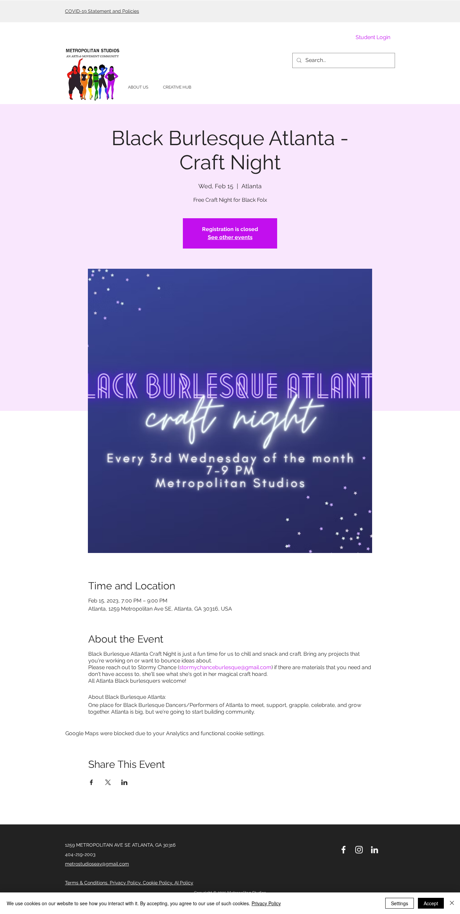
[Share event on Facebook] (91, 782)
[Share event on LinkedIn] (124, 782)
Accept (431, 903)
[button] (138, 87)
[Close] (452, 903)
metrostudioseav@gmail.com (97, 864)
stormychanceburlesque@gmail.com (225, 667)
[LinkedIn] (374, 850)
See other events (230, 237)
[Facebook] (343, 850)
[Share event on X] (108, 782)
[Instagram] (359, 850)
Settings (399, 903)
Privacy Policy (266, 903)
